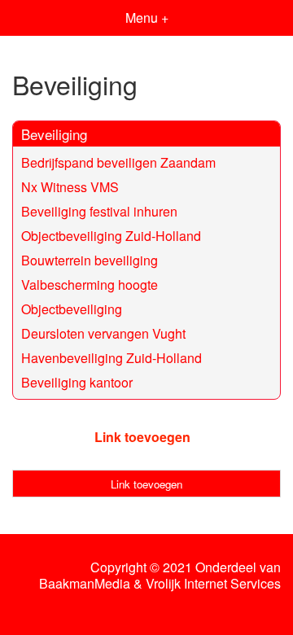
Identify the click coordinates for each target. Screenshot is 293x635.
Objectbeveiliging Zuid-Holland (111, 235)
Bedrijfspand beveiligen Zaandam (118, 162)
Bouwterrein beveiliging (89, 260)
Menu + (146, 17)
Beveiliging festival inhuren (99, 211)
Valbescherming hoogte (89, 284)
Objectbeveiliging (71, 309)
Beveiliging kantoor (77, 382)
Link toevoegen (142, 436)
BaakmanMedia (84, 584)
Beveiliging (54, 134)
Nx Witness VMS (70, 186)
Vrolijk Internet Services (213, 584)
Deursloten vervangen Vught (103, 333)
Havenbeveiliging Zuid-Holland (111, 357)
